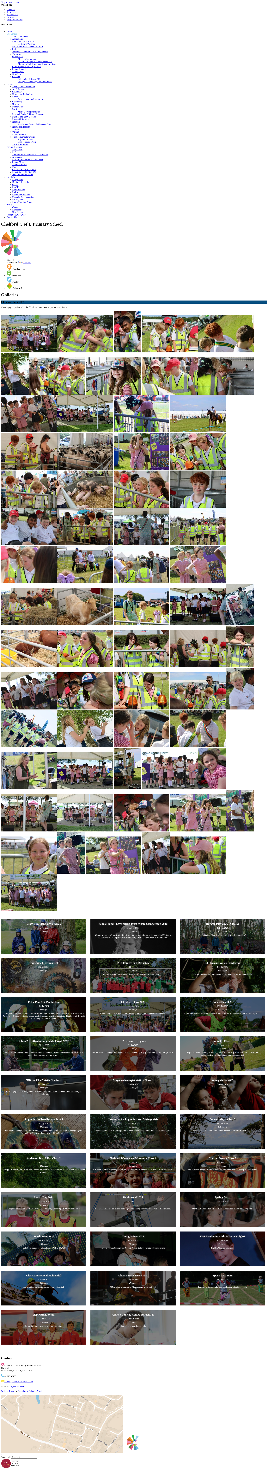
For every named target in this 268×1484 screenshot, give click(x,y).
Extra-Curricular (19, 134)
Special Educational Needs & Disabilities (30, 154)
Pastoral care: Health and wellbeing (27, 159)
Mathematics (17, 107)
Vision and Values (20, 36)
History (15, 104)
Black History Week (27, 142)
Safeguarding (18, 179)
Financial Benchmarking (23, 197)
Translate (27, 262)
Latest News (17, 210)
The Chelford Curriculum (23, 86)
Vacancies (16, 54)
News (9, 205)
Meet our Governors (27, 59)
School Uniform (19, 164)
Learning (11, 84)
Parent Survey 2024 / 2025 (24, 172)
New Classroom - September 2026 (27, 46)
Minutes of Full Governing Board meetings (37, 64)
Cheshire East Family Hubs (24, 169)
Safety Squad (18, 71)
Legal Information (18, 1386)
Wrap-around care (14, 19)
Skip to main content (10, 2)
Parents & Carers (14, 147)
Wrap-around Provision (22, 174)
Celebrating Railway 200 (29, 79)
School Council (19, 69)
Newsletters (12, 17)
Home (9, 31)
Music (15, 109)
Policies (15, 192)
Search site (6, 1457)
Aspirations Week (26, 139)
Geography (17, 101)
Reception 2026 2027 (16, 215)
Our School (12, 34)
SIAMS (15, 187)
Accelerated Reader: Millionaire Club (34, 124)
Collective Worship (26, 44)
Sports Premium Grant (22, 202)
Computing (17, 91)
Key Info (11, 177)
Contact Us (12, 217)
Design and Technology (22, 94)
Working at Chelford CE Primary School (30, 51)
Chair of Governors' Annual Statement (35, 61)
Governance (17, 56)
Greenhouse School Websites (30, 1391)
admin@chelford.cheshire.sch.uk (18, 1381)
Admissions (17, 39)
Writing (15, 132)
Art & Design (18, 89)
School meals (12, 14)
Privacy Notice (18, 199)
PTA (14, 152)
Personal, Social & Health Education (28, 114)
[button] (13, 24)
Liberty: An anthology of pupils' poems (35, 81)
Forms (15, 167)
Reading (16, 122)
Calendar (11, 9)
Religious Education (21, 127)
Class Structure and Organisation (26, 66)
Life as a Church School (23, 41)
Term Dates (12, 12)
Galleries (16, 76)
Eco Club (16, 74)
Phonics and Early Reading (24, 117)
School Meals (18, 162)
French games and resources (30, 99)
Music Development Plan (29, 112)
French (15, 96)
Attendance (17, 157)
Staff (14, 49)
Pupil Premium (18, 189)
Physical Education (20, 119)
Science (15, 129)
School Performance (21, 194)
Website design (7, 1391)
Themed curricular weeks (23, 137)
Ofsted (15, 184)
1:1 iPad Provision (20, 144)
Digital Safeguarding (21, 182)
